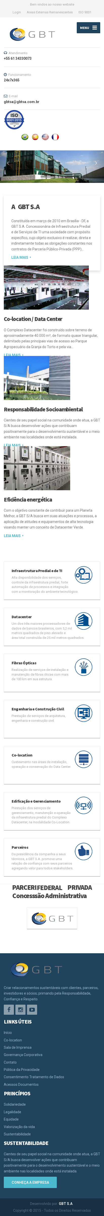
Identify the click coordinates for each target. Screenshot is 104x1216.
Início (8, 1033)
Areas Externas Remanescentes (50, 12)
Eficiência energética (28, 499)
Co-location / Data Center (33, 318)
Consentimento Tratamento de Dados (34, 1077)
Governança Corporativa (23, 1055)
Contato (10, 1062)
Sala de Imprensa (18, 1047)
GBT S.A (66, 1204)
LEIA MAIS (19, 257)
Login (17, 12)
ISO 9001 (85, 12)
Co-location (13, 1040)
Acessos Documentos (21, 1084)
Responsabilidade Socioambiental (43, 409)
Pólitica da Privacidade (22, 1070)
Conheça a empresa (30, 1182)
